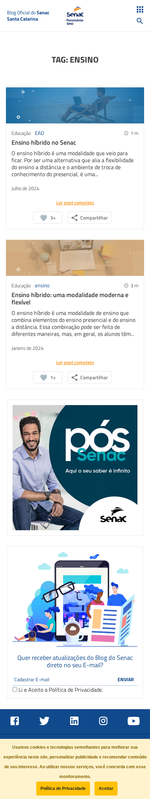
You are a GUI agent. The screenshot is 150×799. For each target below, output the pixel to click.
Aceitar (106, 788)
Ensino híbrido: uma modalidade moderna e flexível (70, 298)
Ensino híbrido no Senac (44, 142)
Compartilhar (94, 217)
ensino (42, 285)
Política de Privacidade (75, 689)
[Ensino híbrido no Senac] (75, 105)
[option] (75, 467)
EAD (39, 133)
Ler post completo (75, 202)
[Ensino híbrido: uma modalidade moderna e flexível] (75, 257)
